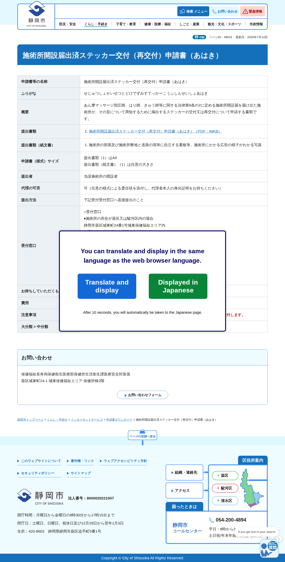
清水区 (226, 501)
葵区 (224, 475)
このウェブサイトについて (41, 461)
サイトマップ (81, 473)
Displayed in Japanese (178, 286)
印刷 (201, 37)
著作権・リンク (82, 461)
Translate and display (107, 286)
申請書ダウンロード (119, 419)
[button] (193, 11)
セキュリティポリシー (37, 473)
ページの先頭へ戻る (142, 436)
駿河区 (226, 488)
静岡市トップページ (30, 419)
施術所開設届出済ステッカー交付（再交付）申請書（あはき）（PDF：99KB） (155, 131)
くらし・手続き (57, 419)
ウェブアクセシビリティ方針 (125, 461)
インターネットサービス (87, 419)
